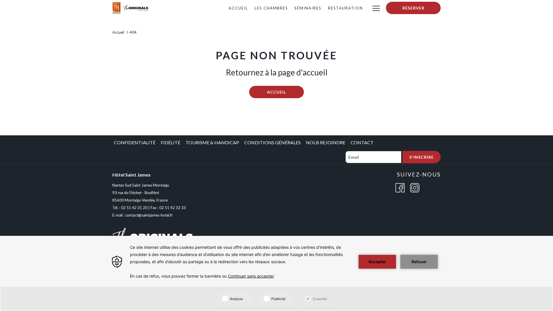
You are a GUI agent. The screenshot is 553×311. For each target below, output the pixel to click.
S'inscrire (421, 157)
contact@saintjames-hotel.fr (149, 215)
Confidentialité (135, 142)
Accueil (118, 32)
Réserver (413, 7)
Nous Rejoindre (325, 142)
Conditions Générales (272, 142)
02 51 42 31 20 (134, 207)
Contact (362, 142)
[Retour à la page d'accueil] (130, 7)
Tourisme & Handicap (212, 142)
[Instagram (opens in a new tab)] (414, 187)
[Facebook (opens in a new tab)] (400, 187)
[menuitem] (238, 8)
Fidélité (170, 142)
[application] (276, 273)
